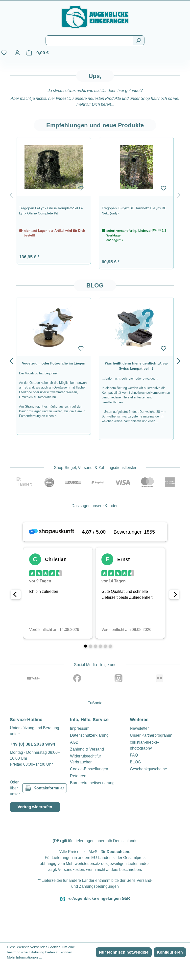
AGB (74, 742)
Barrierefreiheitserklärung (92, 783)
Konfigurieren (170, 952)
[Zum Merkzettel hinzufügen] (81, 188)
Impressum (79, 728)
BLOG (135, 762)
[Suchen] (138, 40)
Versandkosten (71, 869)
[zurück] (11, 194)
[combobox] (89, 40)
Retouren (78, 776)
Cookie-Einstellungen (89, 769)
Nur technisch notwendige (123, 952)
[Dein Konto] (17, 52)
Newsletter (139, 728)
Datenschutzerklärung (89, 735)
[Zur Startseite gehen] (95, 16)
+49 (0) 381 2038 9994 (32, 744)
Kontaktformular (48, 788)
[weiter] (179, 194)
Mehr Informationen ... (24, 957)
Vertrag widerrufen (35, 807)
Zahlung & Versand (87, 749)
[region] (95, 194)
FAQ (134, 755)
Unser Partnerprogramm (151, 735)
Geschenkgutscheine (148, 769)
